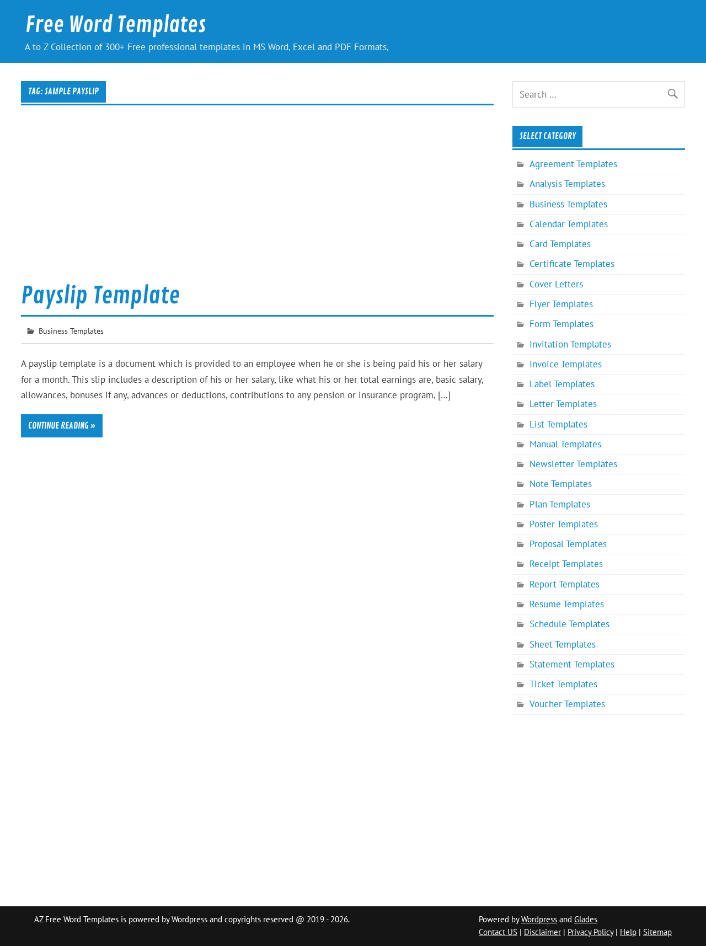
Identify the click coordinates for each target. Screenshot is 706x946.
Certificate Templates (572, 264)
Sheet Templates (563, 644)
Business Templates (71, 330)
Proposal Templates (568, 544)
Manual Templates (565, 444)
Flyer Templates (561, 304)
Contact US (498, 932)
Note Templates (561, 484)
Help (628, 932)
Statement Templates (572, 664)
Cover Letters (556, 284)
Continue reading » (61, 425)
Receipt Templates (566, 564)
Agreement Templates (573, 164)
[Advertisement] (257, 201)
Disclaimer (542, 932)
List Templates (558, 424)
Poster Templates (564, 524)
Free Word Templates (115, 25)
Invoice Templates (566, 364)
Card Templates (560, 244)
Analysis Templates (567, 184)
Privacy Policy (590, 932)
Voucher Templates (567, 704)
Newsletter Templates (573, 464)
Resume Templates (567, 604)
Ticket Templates (563, 684)
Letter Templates (563, 404)
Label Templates (562, 384)
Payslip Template (100, 296)
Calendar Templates (569, 224)
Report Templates (565, 584)
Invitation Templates (570, 344)
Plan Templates (560, 504)
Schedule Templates (569, 624)
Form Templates (561, 324)
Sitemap (657, 932)
